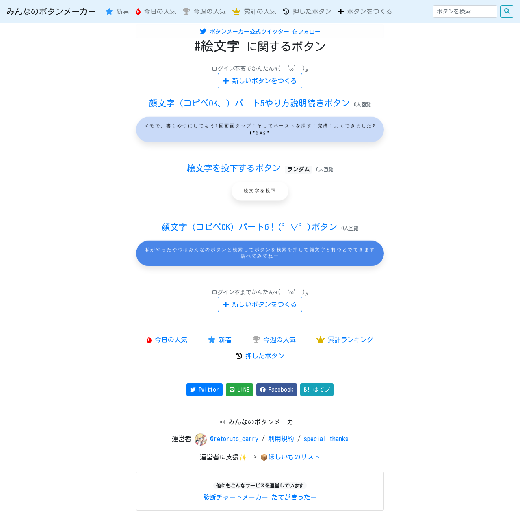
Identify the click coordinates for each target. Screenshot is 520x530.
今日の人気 (158, 11)
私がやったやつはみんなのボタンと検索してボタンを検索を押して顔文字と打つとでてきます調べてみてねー (260, 253)
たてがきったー (294, 497)
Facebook (279, 389)
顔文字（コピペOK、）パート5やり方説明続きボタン (251, 103)
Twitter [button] (207, 389)
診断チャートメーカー (235, 497)
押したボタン (310, 11)
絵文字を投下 (260, 191)
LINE (242, 389)
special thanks (326, 438)
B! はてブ (317, 389)
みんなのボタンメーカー (51, 11)
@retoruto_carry (236, 438)
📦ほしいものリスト (290, 457)
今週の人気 (208, 11)
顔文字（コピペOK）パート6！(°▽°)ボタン (251, 227)
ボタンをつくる (368, 11)
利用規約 (281, 438)
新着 (121, 11)
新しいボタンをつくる (263, 81)
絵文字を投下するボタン (248, 168)
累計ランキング (349, 339)
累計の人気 (258, 11)
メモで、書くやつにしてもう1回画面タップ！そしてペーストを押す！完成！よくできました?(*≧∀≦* (260, 129)
